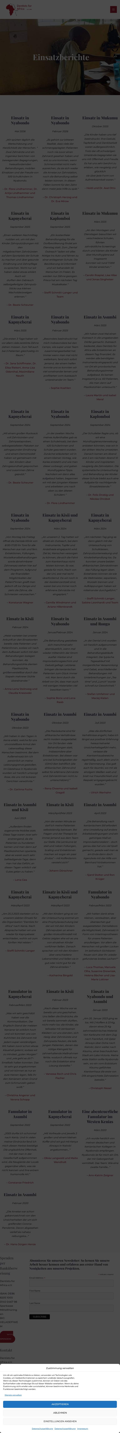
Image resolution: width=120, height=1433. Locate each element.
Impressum (82, 1428)
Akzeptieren (60, 1404)
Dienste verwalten (13, 1395)
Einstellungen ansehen (60, 1421)
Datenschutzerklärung (42, 1428)
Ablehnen (60, 1412)
